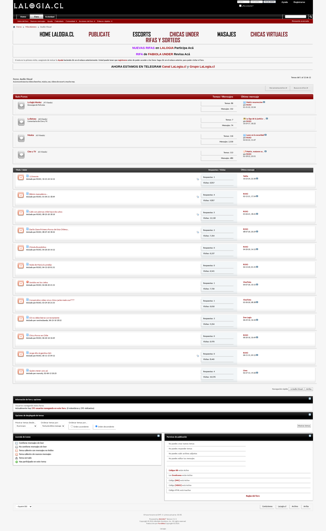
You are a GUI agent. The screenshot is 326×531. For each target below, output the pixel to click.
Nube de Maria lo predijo (40, 265)
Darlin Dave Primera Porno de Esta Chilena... (49, 229)
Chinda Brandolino (37, 247)
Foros (19, 27)
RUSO (38, 179)
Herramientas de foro (277, 88)
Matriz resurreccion (254, 102)
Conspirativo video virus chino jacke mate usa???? (51, 300)
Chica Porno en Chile (38, 335)
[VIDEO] (178, 485)
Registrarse (299, 2)
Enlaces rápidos (103, 21)
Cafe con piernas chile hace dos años (45, 212)
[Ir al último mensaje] (257, 179)
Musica (31, 135)
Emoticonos (177, 475)
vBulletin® (162, 519)
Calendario (59, 21)
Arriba (308, 389)
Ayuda (285, 2)
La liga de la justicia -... (255, 119)
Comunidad (70, 21)
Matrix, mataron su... (255, 152)
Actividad (49, 17)
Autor (24, 170)
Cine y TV (32, 152)
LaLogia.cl (282, 507)
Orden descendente (105, 427)
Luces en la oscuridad (255, 135)
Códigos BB (173, 471)
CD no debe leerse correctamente (44, 318)
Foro (36, 17)
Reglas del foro (253, 496)
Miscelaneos (31, 27)
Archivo (295, 507)
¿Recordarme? (247, 6)
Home (23, 17)
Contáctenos (267, 507)
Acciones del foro (86, 21)
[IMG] (177, 481)
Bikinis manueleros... (38, 194)
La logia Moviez (34, 102)
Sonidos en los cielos (38, 282)
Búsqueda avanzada (300, 21)
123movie (33, 176)
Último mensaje (247, 170)
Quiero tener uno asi (38, 371)
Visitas (222, 170)
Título (18, 170)
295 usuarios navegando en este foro (49, 408)
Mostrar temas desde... (25, 423)
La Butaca (32, 119)
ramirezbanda (42, 321)
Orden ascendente (81, 427)
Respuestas (213, 170)
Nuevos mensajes (37, 21)
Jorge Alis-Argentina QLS (40, 353)
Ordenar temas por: (50, 423)
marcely (39, 374)
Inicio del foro (22, 21)
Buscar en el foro (300, 88)
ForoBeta (161, 524)
